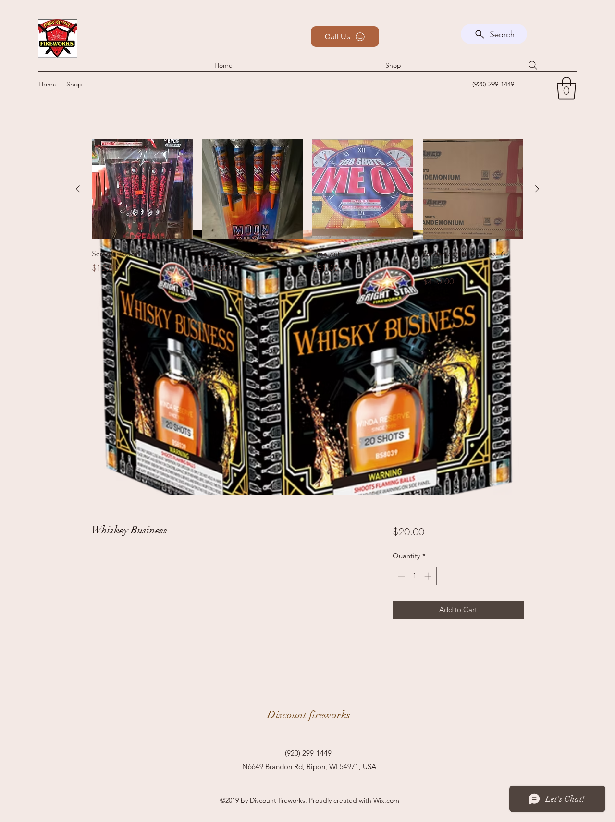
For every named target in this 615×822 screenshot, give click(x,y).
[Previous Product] (78, 188)
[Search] (533, 65)
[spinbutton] (414, 576)
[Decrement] (400, 576)
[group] (307, 220)
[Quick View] (142, 189)
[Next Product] (537, 188)
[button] (566, 88)
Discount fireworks (308, 714)
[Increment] (428, 576)
